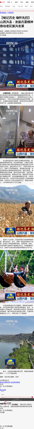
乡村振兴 (7, 6)
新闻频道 (3, 12)
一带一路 (20, 6)
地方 (1, 6)
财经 (32, 2)
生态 (13, 6)
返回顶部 (3, 390)
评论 (21, 2)
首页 (3, 2)
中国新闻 (11, 12)
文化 (31, 6)
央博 (26, 6)
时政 (8, 2)
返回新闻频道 (15, 382)
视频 (27, 2)
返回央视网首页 (5, 382)
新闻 (16, 2)
